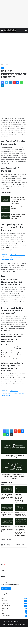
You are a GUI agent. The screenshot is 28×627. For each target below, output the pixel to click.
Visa (3, 613)
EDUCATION (5, 601)
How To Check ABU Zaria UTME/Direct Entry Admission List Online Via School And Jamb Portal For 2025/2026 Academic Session (20, 531)
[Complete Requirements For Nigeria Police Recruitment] (5, 216)
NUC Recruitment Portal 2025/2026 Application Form (17, 209)
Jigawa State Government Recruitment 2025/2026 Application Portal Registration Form (20, 498)
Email (3, 570)
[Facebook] (4, 431)
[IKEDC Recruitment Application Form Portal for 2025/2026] (21, 507)
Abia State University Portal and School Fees (7, 514)
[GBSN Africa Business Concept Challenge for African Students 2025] (7, 489)
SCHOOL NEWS (6, 605)
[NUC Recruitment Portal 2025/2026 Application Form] (5, 209)
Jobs (7, 64)
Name (3, 564)
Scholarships (5, 603)
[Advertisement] (14, 14)
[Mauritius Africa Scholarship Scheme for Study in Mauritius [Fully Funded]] (7, 521)
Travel (3, 610)
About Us (16, 624)
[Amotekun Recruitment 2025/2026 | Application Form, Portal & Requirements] (5, 199)
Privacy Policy (10, 624)
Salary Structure (6, 615)
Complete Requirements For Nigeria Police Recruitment (18, 216)
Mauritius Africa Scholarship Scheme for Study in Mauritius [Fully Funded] (7, 529)
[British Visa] (10, 30)
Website (3, 576)
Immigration (5, 608)
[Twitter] (7, 431)
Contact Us (22, 624)
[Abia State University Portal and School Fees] (7, 507)
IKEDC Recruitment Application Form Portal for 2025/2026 (21, 514)
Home (3, 64)
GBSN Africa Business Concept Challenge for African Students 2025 (7, 497)
